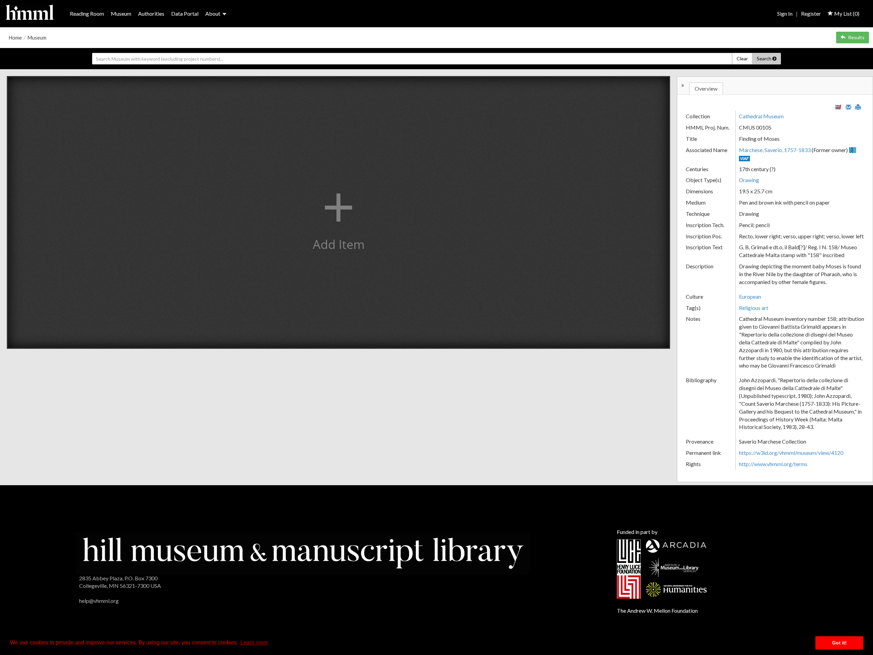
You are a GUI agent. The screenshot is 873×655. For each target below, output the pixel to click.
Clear (742, 58)
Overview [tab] (706, 88)
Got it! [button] (839, 642)
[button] (338, 212)
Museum (121, 13)
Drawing (749, 180)
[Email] (848, 106)
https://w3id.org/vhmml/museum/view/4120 (791, 452)
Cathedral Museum (761, 116)
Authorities (151, 13)
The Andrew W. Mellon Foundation (657, 610)
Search (764, 58)
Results (856, 37)
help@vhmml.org (99, 600)
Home (15, 37)
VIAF (744, 158)
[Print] (858, 106)
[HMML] (303, 552)
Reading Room (87, 13)
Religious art (753, 307)
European (750, 296)
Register (811, 13)
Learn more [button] (254, 642)
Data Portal (184, 13)
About (212, 13)
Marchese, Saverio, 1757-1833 (775, 150)
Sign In (785, 13)
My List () (846, 13)
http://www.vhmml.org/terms (773, 464)
